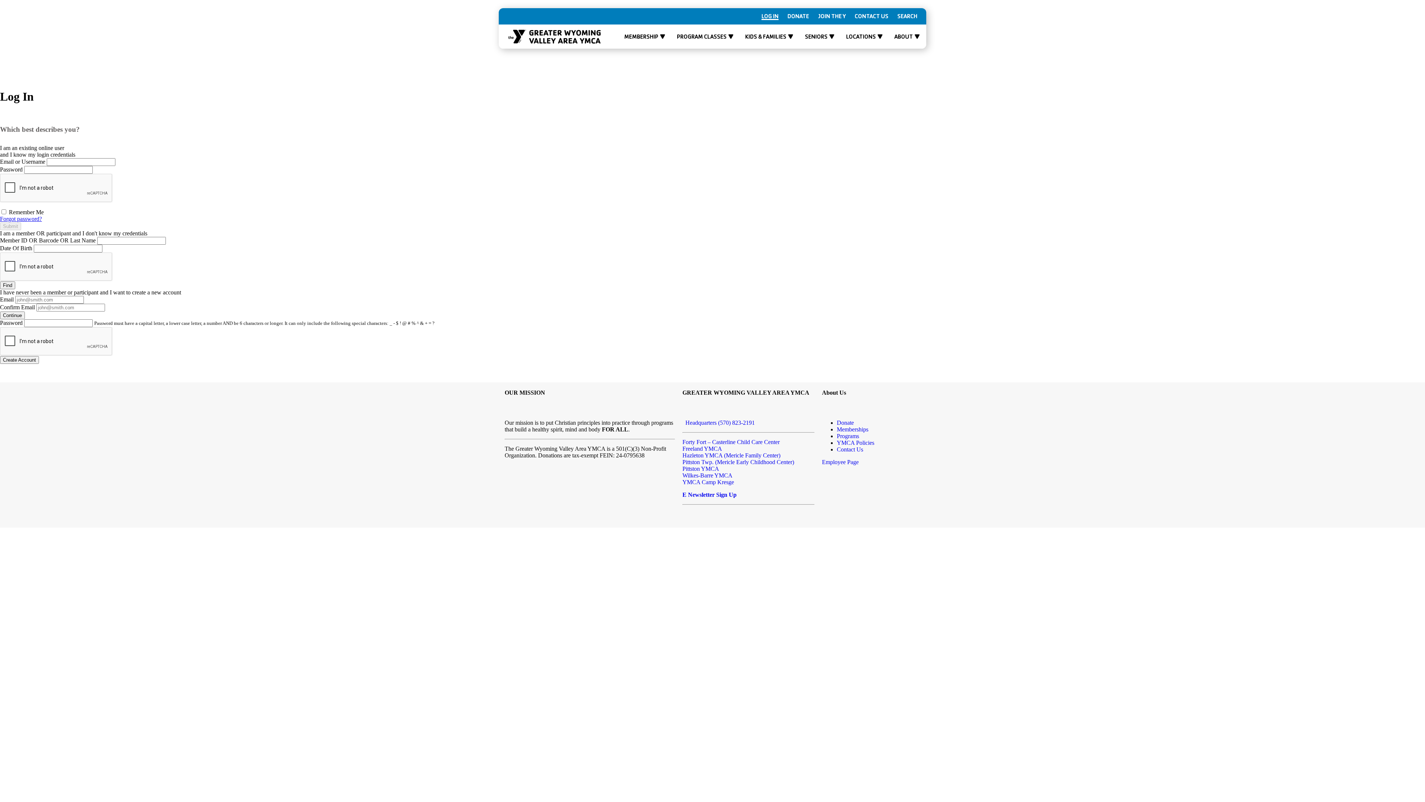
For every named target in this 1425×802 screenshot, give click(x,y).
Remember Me (25, 212)
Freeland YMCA (702, 449)
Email (7, 299)
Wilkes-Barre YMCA (707, 475)
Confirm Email (17, 307)
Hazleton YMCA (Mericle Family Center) (731, 455)
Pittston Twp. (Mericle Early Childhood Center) (738, 462)
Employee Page (840, 462)
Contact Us (871, 16)
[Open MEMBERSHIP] (662, 36)
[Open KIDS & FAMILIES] (790, 36)
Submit (10, 226)
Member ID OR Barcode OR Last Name (48, 240)
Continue (12, 315)
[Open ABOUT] (917, 36)
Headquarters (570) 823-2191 (718, 423)
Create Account (19, 360)
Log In (770, 16)
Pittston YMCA (700, 469)
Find (7, 285)
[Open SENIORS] (831, 36)
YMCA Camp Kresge (708, 482)
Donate (798, 16)
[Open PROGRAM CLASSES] (730, 36)
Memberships (852, 429)
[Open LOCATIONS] (880, 36)
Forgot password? (21, 219)
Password (11, 169)
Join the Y (832, 16)
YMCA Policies (855, 443)
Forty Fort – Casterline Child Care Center (731, 442)
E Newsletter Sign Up (709, 495)
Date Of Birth (16, 248)
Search (907, 16)
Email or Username (22, 162)
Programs (848, 436)
